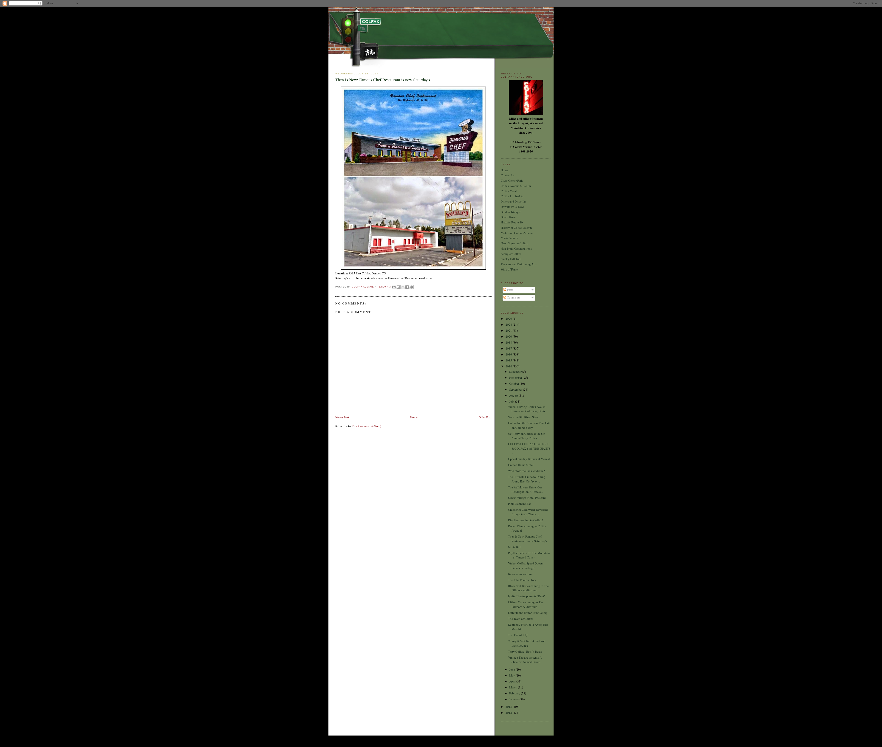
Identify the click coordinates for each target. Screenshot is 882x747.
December (515, 371)
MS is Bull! (515, 547)
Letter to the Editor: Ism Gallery (528, 613)
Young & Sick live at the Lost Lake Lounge (526, 643)
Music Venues (509, 238)
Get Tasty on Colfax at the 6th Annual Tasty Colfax (526, 435)
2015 (509, 360)
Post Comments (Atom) (366, 426)
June (512, 669)
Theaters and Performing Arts (519, 264)
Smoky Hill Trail (511, 259)
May (512, 675)
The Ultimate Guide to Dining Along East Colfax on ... (526, 479)
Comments (513, 297)
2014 (509, 366)
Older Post (485, 417)
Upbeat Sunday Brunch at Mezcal (529, 459)
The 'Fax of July (518, 635)
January (514, 699)
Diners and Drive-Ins (513, 201)
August (514, 395)
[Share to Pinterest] (411, 287)
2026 (509, 318)
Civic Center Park (512, 180)
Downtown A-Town (513, 207)
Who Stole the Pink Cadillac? (526, 471)
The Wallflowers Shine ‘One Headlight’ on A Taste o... (525, 489)
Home (414, 417)
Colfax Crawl (509, 191)
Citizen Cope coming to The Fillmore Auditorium (525, 604)
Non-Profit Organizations (516, 248)
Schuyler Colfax (511, 254)
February (515, 693)
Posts (509, 290)
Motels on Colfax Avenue (517, 233)
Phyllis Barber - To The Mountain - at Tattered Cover (529, 555)
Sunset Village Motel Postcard (527, 498)
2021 (509, 330)
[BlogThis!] (398, 287)
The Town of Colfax (520, 619)
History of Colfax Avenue (516, 228)
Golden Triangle (511, 212)
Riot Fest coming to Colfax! (525, 520)
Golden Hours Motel (521, 465)
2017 (509, 348)
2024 (509, 324)
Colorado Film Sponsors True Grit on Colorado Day (529, 425)
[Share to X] (402, 287)
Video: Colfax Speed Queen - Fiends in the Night (526, 565)
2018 (509, 342)
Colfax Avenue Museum (516, 186)
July (512, 401)
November (516, 377)
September (516, 389)
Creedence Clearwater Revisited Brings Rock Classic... (528, 511)
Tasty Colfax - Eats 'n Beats (525, 651)
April (512, 681)
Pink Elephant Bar (519, 504)
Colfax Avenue (363, 286)
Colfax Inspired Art (513, 196)
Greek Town (508, 217)
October (514, 383)
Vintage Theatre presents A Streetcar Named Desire (525, 659)
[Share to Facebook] (407, 287)
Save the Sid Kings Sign (523, 417)
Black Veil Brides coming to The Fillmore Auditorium (528, 588)
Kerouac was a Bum (520, 574)
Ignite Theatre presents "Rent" (526, 596)
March (513, 687)
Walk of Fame (509, 269)
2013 (509, 707)
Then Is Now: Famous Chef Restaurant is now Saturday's (527, 538)
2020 (509, 336)
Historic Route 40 (512, 222)
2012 (509, 712)
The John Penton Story (522, 580)
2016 (509, 354)
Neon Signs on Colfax (514, 243)
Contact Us (507, 175)
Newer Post (342, 417)
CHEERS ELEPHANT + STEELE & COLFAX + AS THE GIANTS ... (529, 448)
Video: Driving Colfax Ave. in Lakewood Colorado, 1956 (527, 409)
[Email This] (394, 287)
